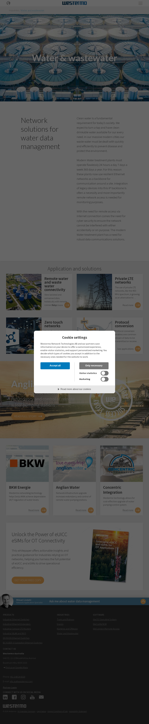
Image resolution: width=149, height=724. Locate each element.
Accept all (55, 365)
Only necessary (93, 365)
